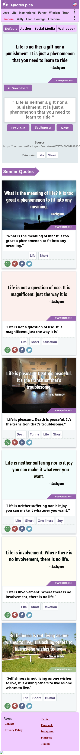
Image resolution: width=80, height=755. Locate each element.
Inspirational (27, 12)
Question (50, 341)
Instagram (47, 731)
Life (14, 12)
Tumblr (45, 743)
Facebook (47, 725)
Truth (66, 12)
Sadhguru (43, 127)
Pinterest (46, 737)
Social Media (45, 28)
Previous (18, 128)
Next (65, 128)
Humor (50, 697)
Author (26, 28)
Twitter (45, 719)
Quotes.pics (22, 5)
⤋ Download (18, 88)
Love (6, 12)
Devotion (50, 606)
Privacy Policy (14, 730)
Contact (9, 723)
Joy (60, 520)
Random (8, 19)
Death (21, 434)
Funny (42, 12)
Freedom (54, 19)
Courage (39, 19)
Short (52, 155)
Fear (29, 19)
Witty (20, 19)
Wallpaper (66, 28)
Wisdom (54, 12)
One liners (45, 520)
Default (11, 28)
